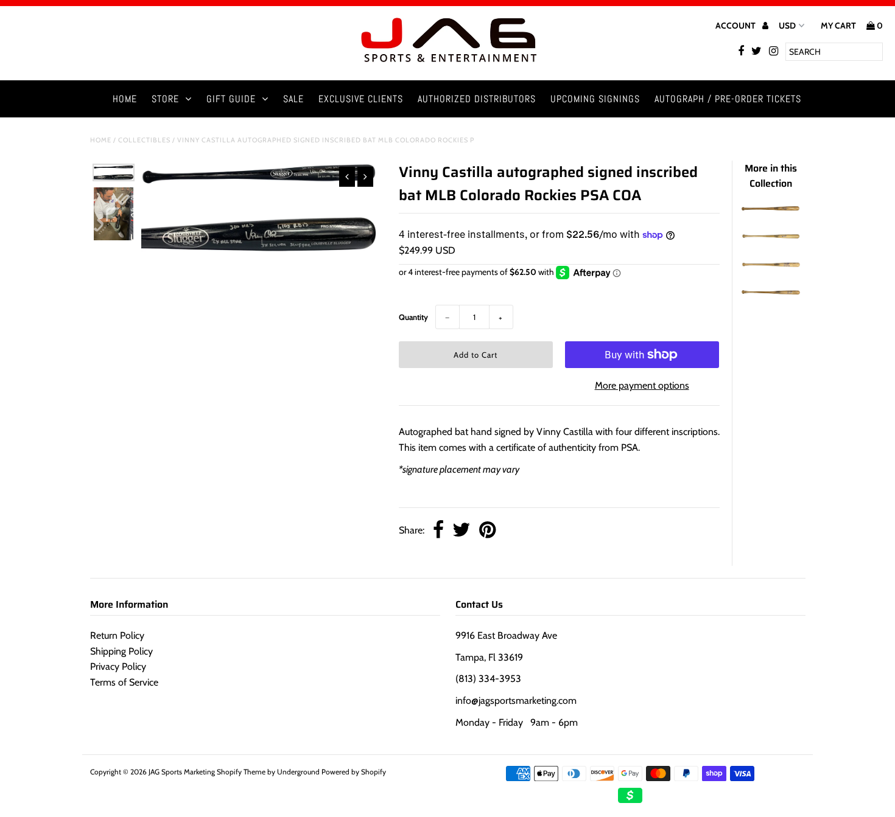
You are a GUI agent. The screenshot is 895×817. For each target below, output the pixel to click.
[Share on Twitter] (461, 530)
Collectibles (144, 140)
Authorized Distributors (477, 98)
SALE (293, 98)
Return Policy (117, 635)
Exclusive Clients (360, 98)
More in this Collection (771, 176)
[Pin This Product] (487, 530)
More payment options (642, 385)
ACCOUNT (736, 25)
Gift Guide (231, 98)
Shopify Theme (241, 771)
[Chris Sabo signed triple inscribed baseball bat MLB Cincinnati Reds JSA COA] (771, 266)
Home (125, 98)
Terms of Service (124, 682)
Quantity (413, 317)
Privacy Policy (118, 666)
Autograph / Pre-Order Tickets (728, 98)
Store (165, 98)
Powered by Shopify (353, 771)
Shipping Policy (121, 651)
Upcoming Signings (595, 98)
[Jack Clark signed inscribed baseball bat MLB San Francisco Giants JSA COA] (771, 211)
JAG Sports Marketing (182, 771)
